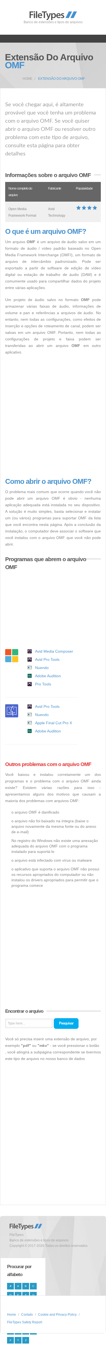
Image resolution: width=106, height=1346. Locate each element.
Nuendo (42, 667)
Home (27, 79)
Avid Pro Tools (47, 659)
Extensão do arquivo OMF (61, 79)
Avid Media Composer (54, 651)
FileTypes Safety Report (24, 1322)
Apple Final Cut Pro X (53, 723)
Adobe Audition (48, 676)
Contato (27, 1314)
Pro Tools (43, 684)
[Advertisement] (53, 416)
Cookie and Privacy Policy (57, 1314)
